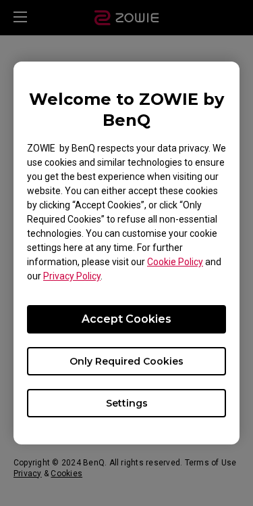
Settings (127, 403)
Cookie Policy (175, 261)
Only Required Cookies (126, 361)
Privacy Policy (72, 276)
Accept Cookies (126, 319)
